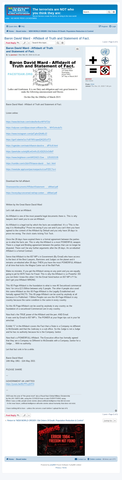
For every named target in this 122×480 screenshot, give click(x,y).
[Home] (19, 10)
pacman (88, 79)
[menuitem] (21, 26)
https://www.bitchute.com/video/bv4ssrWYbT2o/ (28, 122)
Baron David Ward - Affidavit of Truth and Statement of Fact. (47, 38)
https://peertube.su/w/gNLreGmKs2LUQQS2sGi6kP (30, 151)
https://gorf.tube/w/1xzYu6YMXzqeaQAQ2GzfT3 (28, 139)
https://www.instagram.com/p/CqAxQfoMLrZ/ (26, 133)
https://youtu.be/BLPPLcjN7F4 (20, 384)
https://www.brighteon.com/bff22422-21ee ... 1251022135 (32, 157)
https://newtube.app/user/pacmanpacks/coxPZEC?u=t (31, 169)
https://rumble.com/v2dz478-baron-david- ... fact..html (31, 163)
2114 (92, 84)
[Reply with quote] (77, 49)
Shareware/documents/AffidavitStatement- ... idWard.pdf (32, 187)
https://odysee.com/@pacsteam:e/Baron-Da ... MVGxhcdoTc (34, 127)
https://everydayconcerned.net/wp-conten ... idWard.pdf (31, 193)
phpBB (52, 465)
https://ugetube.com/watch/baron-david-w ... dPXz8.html (32, 145)
